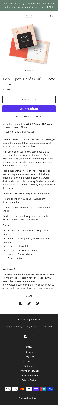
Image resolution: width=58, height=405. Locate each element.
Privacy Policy (29, 380)
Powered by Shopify (29, 398)
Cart (53, 16)
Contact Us (29, 361)
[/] (29, 15)
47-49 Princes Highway (39, 124)
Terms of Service (29, 375)
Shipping (29, 366)
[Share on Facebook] (21, 303)
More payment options (29, 116)
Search (29, 352)
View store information (20, 132)
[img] (25, 336)
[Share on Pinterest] (37, 303)
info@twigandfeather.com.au (17, 284)
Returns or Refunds (29, 370)
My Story (29, 356)
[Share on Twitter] (29, 303)
